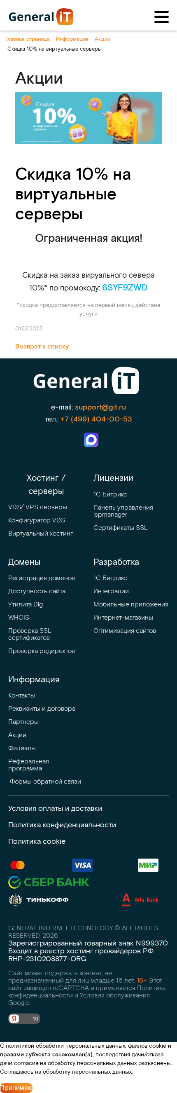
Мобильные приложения (130, 604)
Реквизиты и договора (41, 708)
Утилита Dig (25, 604)
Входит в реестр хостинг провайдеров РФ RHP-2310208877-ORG (81, 955)
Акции (17, 735)
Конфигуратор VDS (36, 520)
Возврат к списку (42, 346)
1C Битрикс (110, 578)
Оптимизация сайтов (124, 630)
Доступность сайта (36, 591)
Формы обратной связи (44, 781)
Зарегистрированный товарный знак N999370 (88, 943)
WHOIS (18, 617)
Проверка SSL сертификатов (30, 634)
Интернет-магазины (123, 617)
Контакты (21, 695)
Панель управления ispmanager (124, 511)
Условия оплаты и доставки (55, 808)
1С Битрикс (110, 494)
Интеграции (111, 591)
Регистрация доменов (41, 578)
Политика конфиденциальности (62, 825)
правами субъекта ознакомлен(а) (46, 1054)
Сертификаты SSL (120, 527)
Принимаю (16, 1088)
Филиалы (22, 748)
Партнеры (23, 722)
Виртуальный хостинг (40, 533)
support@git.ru (100, 407)
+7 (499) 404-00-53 (96, 419)
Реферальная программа (29, 765)
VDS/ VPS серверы (37, 507)
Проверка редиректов (41, 651)
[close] (161, 17)
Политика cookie (36, 841)
